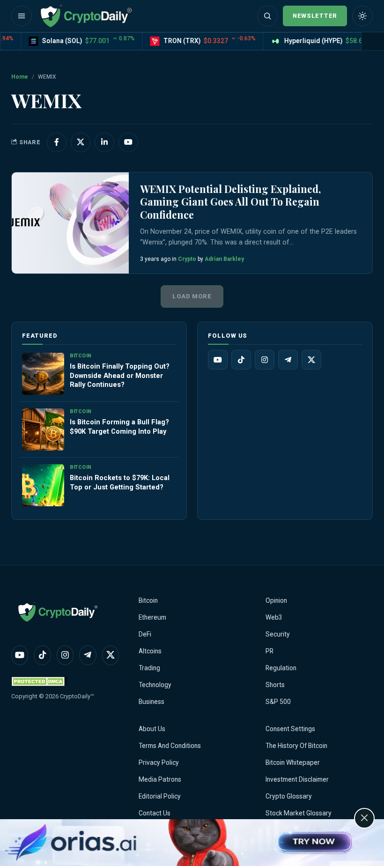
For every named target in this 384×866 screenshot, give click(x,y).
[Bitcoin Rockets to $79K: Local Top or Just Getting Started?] (43, 485)
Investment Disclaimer (297, 779)
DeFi (145, 634)
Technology (155, 684)
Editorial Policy (160, 796)
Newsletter (315, 15)
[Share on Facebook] (56, 142)
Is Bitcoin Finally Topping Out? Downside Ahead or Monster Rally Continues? (120, 375)
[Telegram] (288, 360)
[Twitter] (311, 360)
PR (269, 651)
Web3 (274, 617)
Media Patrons (160, 779)
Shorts (275, 684)
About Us (152, 729)
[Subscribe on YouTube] (128, 142)
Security (278, 634)
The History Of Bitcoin (296, 745)
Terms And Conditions (170, 745)
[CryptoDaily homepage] (86, 16)
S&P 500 (278, 701)
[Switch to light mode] (362, 16)
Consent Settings (290, 729)
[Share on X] (80, 142)
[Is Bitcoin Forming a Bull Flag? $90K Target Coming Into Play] (43, 429)
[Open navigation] (21, 16)
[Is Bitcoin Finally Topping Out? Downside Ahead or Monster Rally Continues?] (43, 374)
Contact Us (154, 813)
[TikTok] (241, 360)
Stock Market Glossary (299, 813)
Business (151, 701)
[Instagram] (264, 360)
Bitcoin (148, 600)
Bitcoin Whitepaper (293, 762)
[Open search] (267, 16)
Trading (149, 668)
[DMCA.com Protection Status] (39, 681)
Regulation (281, 668)
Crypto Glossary (289, 796)
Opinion (276, 600)
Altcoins (150, 651)
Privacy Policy (159, 762)
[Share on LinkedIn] (104, 142)
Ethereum (152, 617)
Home (19, 77)
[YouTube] (218, 360)
